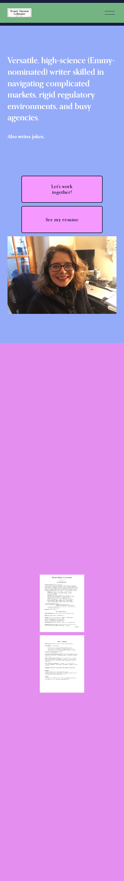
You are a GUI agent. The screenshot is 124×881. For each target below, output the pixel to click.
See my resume (62, 219)
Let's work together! (61, 189)
